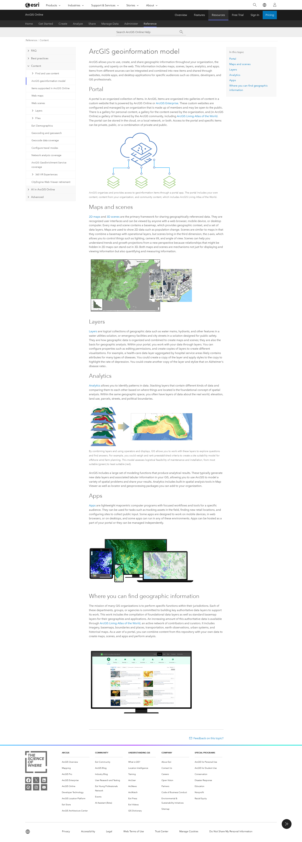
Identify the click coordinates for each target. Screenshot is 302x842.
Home (29, 23)
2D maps (94, 216)
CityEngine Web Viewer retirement (50, 182)
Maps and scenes (240, 64)
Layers (38, 110)
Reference (150, 23)
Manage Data (110, 23)
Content (44, 40)
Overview (181, 15)
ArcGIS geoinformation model (48, 81)
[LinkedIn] (44, 780)
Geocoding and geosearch (46, 133)
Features (199, 15)
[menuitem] (75, 762)
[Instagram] (36, 787)
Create (63, 23)
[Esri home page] (32, 5)
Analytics (94, 385)
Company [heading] (166, 752)
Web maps (37, 95)
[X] (36, 780)
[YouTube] (44, 787)
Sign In (255, 15)
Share (92, 23)
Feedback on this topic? (208, 738)
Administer (131, 23)
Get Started (45, 23)
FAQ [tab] (34, 50)
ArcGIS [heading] (65, 752)
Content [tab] (36, 65)
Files (38, 118)
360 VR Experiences (46, 174)
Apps (92, 505)
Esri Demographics (42, 125)
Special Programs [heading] (205, 752)
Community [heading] (101, 752)
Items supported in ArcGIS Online (50, 88)
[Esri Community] (28, 787)
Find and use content (47, 73)
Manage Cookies (188, 831)
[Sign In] (274, 5)
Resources (218, 15)
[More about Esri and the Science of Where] (36, 762)
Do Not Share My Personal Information (230, 831)
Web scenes (38, 103)
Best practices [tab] (39, 58)
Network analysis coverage (46, 155)
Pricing (269, 15)
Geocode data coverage (45, 140)
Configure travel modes (44, 147)
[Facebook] (28, 780)
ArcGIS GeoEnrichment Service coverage (48, 165)
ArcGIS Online (34, 14)
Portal (232, 58)
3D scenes (113, 216)
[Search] (255, 5)
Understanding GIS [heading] (139, 752)
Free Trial (238, 15)
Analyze (78, 23)
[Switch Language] (264, 5)
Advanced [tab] (37, 197)
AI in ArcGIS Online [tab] (43, 189)
